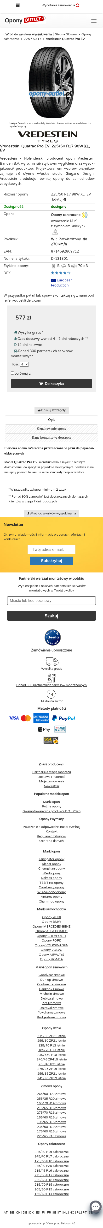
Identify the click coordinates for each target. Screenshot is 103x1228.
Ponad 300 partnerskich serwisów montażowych (51, 685)
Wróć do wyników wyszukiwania (29, 34)
